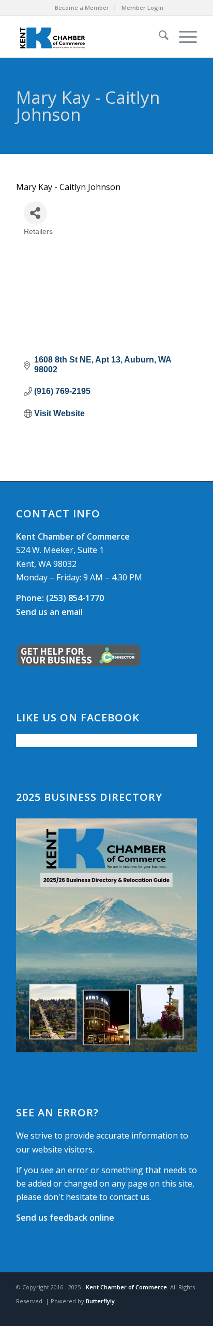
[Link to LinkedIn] (189, 1313)
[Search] (158, 36)
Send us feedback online (65, 1217)
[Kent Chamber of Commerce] (88, 36)
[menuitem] (82, 7)
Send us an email (49, 612)
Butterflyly (100, 1301)
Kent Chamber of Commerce (126, 1287)
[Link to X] (173, 1313)
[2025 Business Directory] (106, 935)
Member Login (142, 7)
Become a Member (82, 7)
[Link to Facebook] (158, 1313)
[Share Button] (35, 213)
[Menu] (183, 36)
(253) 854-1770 (60, 598)
